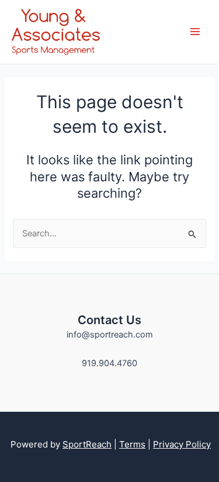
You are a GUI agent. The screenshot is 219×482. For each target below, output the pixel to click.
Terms (132, 444)
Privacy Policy (182, 444)
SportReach (87, 444)
